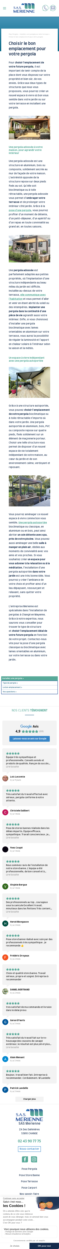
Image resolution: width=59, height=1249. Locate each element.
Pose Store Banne (29, 1175)
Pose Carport (29, 1188)
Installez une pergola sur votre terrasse (34, 34)
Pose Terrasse (29, 1181)
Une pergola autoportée (32, 522)
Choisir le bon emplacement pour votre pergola (26, 37)
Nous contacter (29, 1149)
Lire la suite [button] (12, 767)
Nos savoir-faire (29, 1194)
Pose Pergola (13, 34)
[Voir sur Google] (5, 778)
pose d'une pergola (20, 210)
